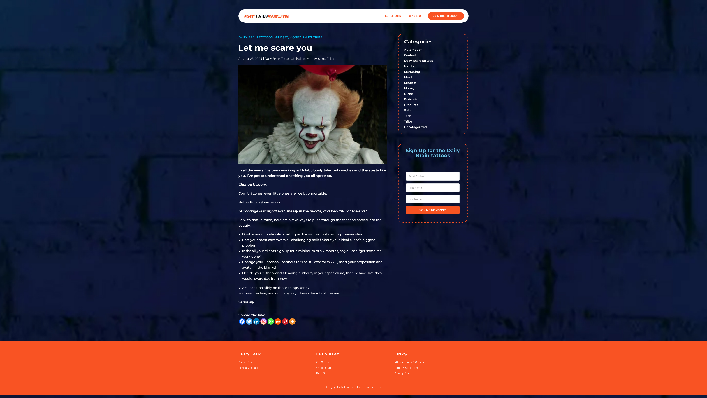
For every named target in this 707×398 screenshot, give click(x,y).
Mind (408, 77)
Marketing (412, 72)
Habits (409, 66)
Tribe (317, 37)
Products (411, 105)
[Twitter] (249, 321)
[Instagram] (263, 321)
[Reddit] (278, 321)
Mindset (281, 37)
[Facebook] (242, 321)
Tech (407, 116)
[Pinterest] (285, 321)
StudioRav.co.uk (371, 387)
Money (295, 37)
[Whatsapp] (271, 321)
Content (410, 55)
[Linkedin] (256, 321)
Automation (413, 49)
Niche (408, 94)
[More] (292, 321)
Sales (307, 37)
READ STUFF (416, 16)
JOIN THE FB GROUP (445, 16)
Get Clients (393, 16)
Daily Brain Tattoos (255, 37)
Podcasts (411, 99)
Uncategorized (415, 127)
